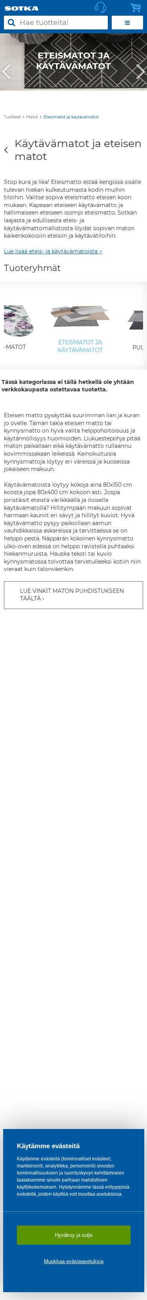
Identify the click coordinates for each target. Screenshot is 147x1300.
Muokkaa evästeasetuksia (73, 1261)
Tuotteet (12, 117)
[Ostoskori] (137, 8)
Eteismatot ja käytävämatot (71, 117)
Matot (32, 117)
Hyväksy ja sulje (74, 1235)
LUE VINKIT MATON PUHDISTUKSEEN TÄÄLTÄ (72, 594)
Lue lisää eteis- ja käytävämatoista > (53, 251)
